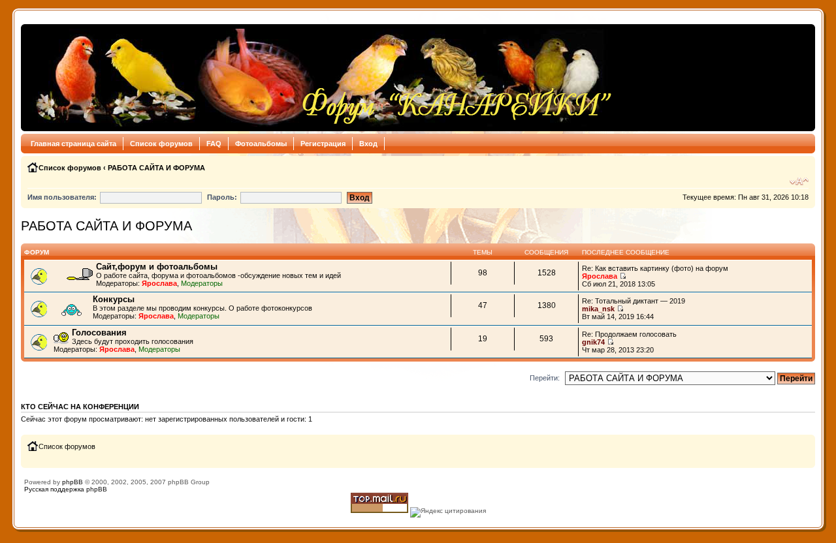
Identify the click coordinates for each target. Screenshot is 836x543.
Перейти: (545, 378)
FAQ (213, 143)
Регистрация (323, 143)
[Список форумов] (320, 77)
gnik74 (593, 342)
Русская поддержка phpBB (65, 489)
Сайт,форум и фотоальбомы (156, 267)
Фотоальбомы (261, 143)
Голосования (99, 332)
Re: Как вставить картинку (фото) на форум (655, 268)
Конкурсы (114, 299)
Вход (368, 143)
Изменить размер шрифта (799, 181)
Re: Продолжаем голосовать (629, 334)
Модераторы (202, 283)
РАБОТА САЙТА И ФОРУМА (156, 168)
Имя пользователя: (62, 197)
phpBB (72, 482)
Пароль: (222, 197)
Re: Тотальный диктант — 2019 (633, 301)
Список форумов (161, 143)
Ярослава (159, 283)
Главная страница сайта (73, 143)
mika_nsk (598, 309)
